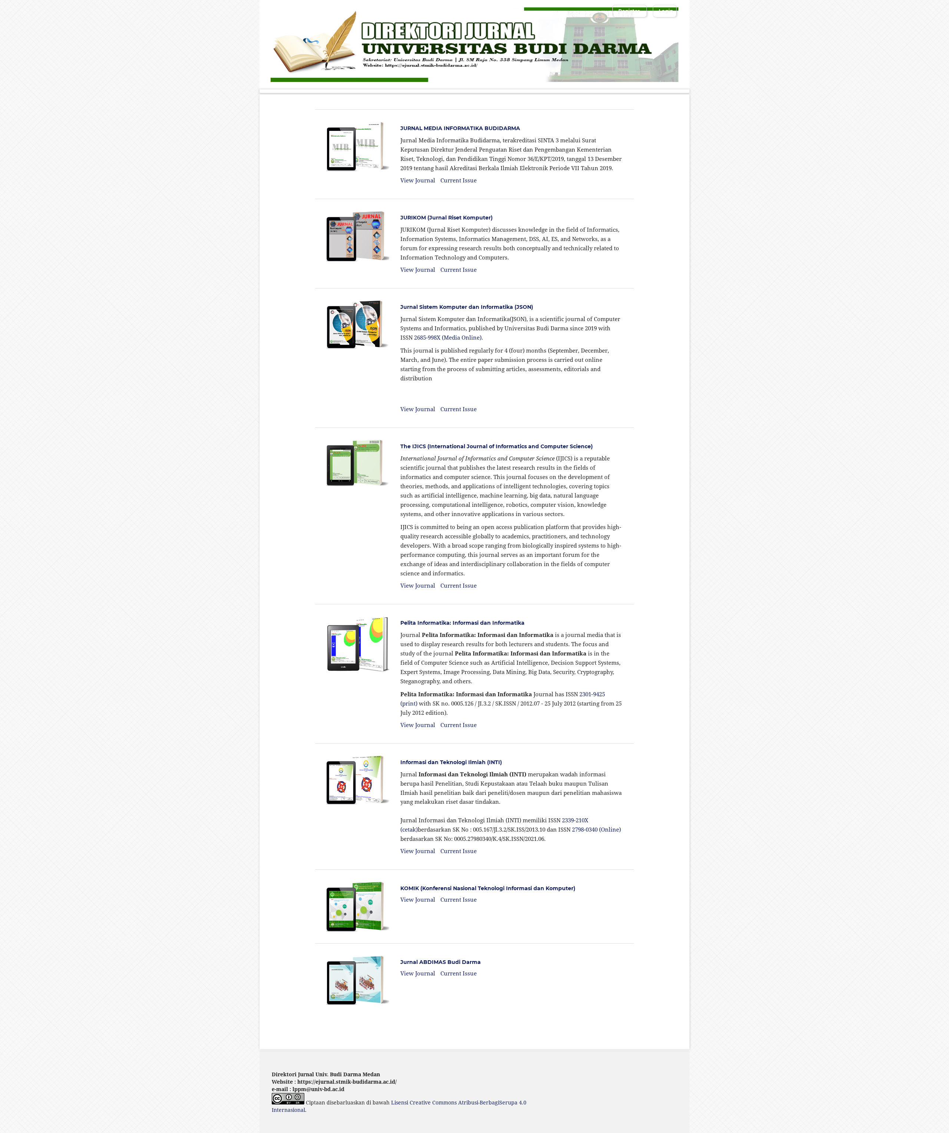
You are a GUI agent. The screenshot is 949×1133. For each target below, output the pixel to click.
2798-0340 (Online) (596, 829)
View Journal (417, 180)
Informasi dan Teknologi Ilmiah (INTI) (451, 762)
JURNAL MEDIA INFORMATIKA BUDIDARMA (460, 128)
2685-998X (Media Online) (448, 337)
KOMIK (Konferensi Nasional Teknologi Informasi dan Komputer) (487, 888)
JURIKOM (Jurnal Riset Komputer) (446, 217)
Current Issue (458, 180)
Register (629, 11)
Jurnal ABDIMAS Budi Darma (440, 962)
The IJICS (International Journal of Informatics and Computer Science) (496, 446)
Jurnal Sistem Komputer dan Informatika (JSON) (466, 307)
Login (666, 11)
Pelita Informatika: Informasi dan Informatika (462, 623)
